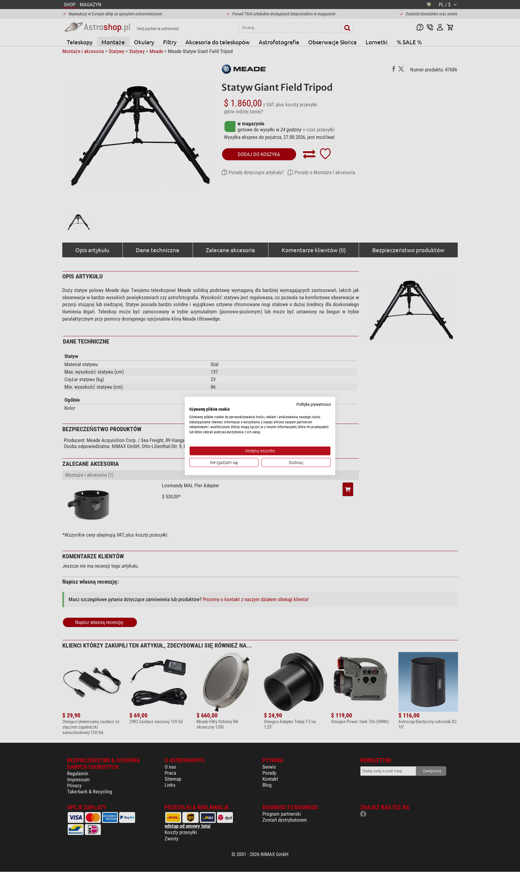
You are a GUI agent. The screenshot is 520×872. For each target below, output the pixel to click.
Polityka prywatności (313, 404)
